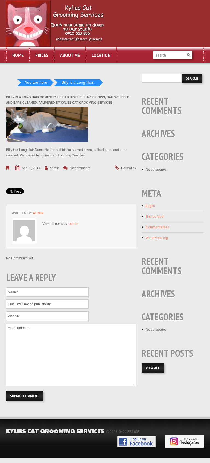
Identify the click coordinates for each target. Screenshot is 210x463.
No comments (80, 168)
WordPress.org (157, 238)
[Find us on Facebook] (136, 441)
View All (153, 368)
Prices (41, 55)
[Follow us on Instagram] (184, 441)
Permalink (128, 168)
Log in (150, 206)
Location (101, 55)
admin (54, 168)
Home (18, 55)
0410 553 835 (129, 432)
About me (70, 55)
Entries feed (155, 217)
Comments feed (157, 227)
